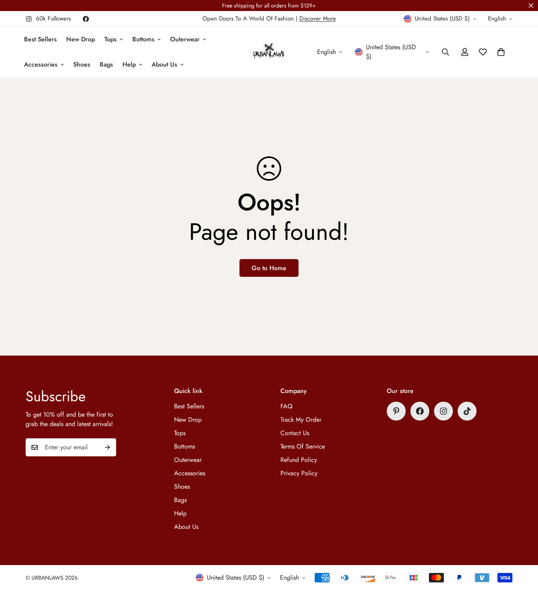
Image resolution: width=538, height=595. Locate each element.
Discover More (317, 18)
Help (129, 64)
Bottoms (143, 39)
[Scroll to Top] (523, 552)
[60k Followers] (443, 411)
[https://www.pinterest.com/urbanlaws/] (396, 411)
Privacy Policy (298, 473)
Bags (106, 64)
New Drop (80, 39)
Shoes (81, 64)
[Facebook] (86, 19)
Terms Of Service (302, 446)
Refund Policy (298, 459)
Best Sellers (40, 39)
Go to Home (269, 267)
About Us (164, 64)
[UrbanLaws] (268, 52)
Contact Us (294, 432)
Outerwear (185, 39)
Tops (110, 39)
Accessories (41, 64)
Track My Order (300, 419)
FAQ (286, 406)
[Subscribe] (107, 447)
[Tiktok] (467, 411)
